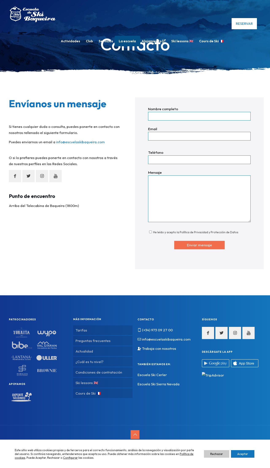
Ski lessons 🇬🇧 (87, 382)
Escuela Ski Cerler (152, 375)
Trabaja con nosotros (159, 348)
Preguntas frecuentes (93, 340)
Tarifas (81, 330)
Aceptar (242, 454)
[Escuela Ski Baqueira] (32, 13)
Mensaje (155, 172)
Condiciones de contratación (99, 372)
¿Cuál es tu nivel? (89, 361)
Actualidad (84, 351)
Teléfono (155, 152)
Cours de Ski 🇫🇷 (88, 393)
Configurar (70, 458)
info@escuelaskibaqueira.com (80, 142)
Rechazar (216, 454)
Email (152, 129)
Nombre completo (163, 109)
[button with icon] (15, 176)
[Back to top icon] (135, 434)
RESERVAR (244, 23)
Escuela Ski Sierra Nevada (159, 384)
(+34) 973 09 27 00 (157, 330)
